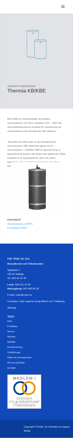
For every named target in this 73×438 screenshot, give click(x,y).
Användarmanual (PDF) (20, 223)
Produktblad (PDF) (17, 228)
